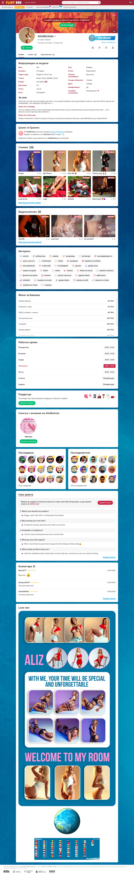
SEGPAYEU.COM (51, 866)
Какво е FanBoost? (109, 42)
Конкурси (55, 7)
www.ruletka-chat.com (29, 866)
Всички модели (7, 7)
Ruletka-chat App (70, 7)
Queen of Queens (57, 132)
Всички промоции (42, 7)
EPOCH (44, 866)
